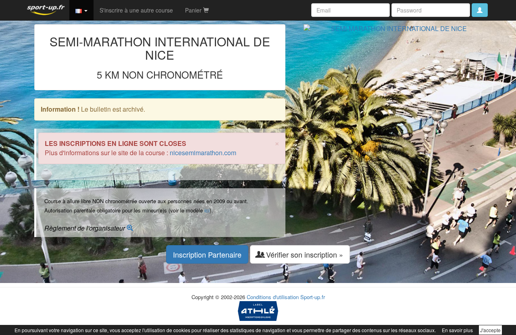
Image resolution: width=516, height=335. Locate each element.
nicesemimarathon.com (203, 152)
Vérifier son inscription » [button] (303, 254)
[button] (81, 10)
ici (207, 210)
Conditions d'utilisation (273, 297)
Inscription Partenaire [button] (207, 254)
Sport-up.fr (312, 297)
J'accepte (490, 330)
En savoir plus (457, 330)
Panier (194, 10)
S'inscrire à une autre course (136, 10)
